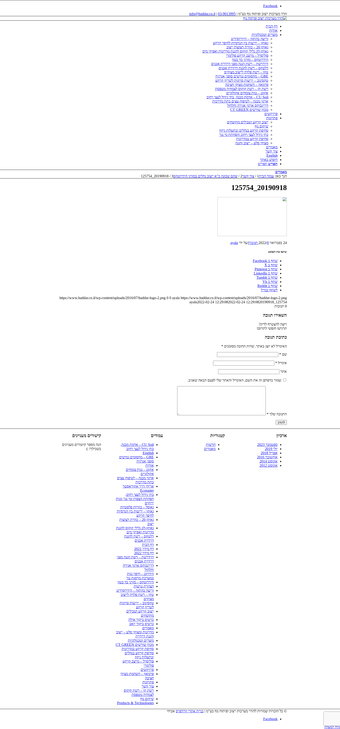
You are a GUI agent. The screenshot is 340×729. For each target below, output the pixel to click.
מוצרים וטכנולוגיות (141, 640)
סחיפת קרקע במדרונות (138, 649)
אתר (283, 371)
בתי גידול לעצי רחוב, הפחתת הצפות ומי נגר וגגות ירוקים (135, 499)
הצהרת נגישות (144, 586)
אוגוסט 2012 (269, 465)
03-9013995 (227, 14)
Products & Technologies (135, 703)
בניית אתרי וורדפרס (190, 711)
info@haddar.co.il (202, 14)
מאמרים (281, 172)
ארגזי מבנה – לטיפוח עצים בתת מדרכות (135, 480)
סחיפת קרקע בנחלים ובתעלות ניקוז (139, 655)
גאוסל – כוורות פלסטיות (137, 507)
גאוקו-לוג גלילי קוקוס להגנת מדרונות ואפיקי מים (135, 530)
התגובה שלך (277, 414)
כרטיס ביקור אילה (141, 620)
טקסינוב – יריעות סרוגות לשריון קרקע (137, 605)
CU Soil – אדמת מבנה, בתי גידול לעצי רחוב (137, 447)
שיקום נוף (147, 699)
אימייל (281, 363)
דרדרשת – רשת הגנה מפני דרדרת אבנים (135, 559)
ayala (234, 243)
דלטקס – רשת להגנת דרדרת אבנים (139, 538)
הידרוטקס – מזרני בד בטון (135, 582)
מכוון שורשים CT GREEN (135, 645)
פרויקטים (147, 670)
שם (283, 354)
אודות (149, 465)
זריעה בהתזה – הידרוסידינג (135, 590)
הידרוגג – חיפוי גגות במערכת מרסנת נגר (140, 576)
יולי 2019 (271, 449)
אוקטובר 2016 (267, 457)
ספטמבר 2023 (267, 445)
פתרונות (148, 682)
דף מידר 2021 (144, 549)
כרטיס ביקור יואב (141, 624)
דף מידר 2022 (144, 553)
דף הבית (148, 545)
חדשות (211, 445)
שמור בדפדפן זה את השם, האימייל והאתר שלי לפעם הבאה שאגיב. (234, 380)
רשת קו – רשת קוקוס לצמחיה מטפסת (139, 692)
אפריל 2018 (269, 453)
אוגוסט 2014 (269, 461)
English (148, 453)
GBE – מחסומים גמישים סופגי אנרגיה (136, 459)
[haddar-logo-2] (265, 18)
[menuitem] (165, 26)
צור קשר (148, 686)
